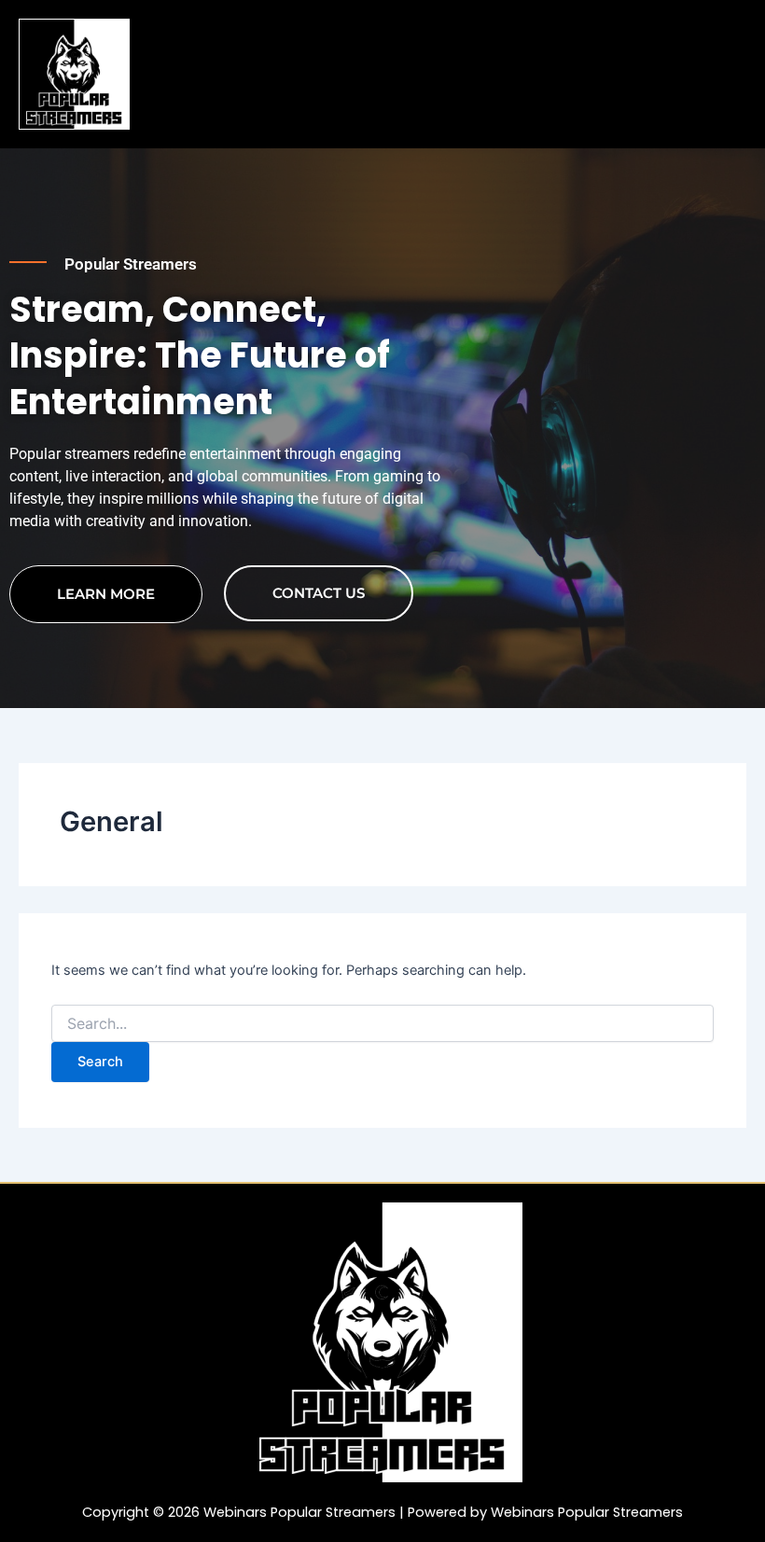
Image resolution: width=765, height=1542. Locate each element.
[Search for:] (382, 1024)
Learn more (106, 594)
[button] (447, 38)
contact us (318, 593)
